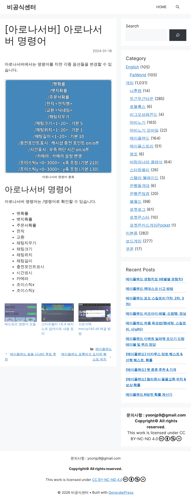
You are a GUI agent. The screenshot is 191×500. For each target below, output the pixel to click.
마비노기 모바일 (144, 130)
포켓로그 (138, 209)
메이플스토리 (141, 146)
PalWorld (138, 75)
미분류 (132, 233)
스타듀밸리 (140, 170)
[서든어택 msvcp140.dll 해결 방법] (94, 312)
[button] (177, 7)
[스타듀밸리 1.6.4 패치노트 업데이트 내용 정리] (57, 312)
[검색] (177, 35)
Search (132, 26)
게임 (130, 83)
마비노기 (138, 122)
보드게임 (134, 241)
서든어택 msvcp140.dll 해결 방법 (94, 328)
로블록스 (138, 106)
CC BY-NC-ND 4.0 (107, 479)
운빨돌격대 (140, 185)
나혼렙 (136, 90)
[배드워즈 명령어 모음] (21, 312)
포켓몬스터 (140, 217)
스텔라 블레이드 (144, 177)
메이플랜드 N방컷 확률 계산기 (149, 394)
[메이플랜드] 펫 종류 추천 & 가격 (151, 369)
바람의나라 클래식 (146, 162)
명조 (134, 154)
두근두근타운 (141, 98)
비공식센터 (21, 6)
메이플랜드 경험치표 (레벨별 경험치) (154, 279)
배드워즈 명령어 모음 (20, 324)
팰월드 (136, 201)
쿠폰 (130, 249)
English (132, 67)
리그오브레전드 (143, 114)
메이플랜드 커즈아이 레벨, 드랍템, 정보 (156, 313)
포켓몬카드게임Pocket (150, 225)
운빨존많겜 (140, 193)
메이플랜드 (104, 349)
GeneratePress (121, 492)
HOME (161, 7)
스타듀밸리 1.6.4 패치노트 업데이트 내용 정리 (57, 328)
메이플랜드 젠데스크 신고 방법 (149, 288)
